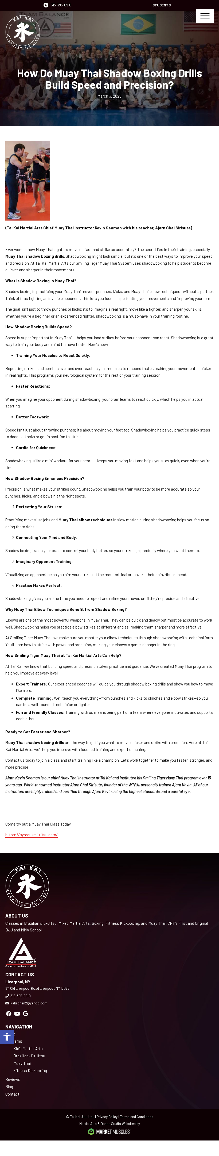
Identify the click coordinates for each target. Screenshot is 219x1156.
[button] (7, 1037)
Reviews (12, 1079)
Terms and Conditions (136, 1117)
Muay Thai (22, 1063)
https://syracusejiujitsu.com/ (31, 834)
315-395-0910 (61, 5)
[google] (25, 1013)
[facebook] (8, 1013)
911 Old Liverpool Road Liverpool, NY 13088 (37, 988)
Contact (12, 1094)
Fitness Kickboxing (30, 1070)
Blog (9, 1086)
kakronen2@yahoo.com (28, 1003)
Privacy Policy (107, 1117)
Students (161, 5)
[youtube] (17, 1013)
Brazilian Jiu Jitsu (29, 1055)
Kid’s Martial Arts (28, 1048)
